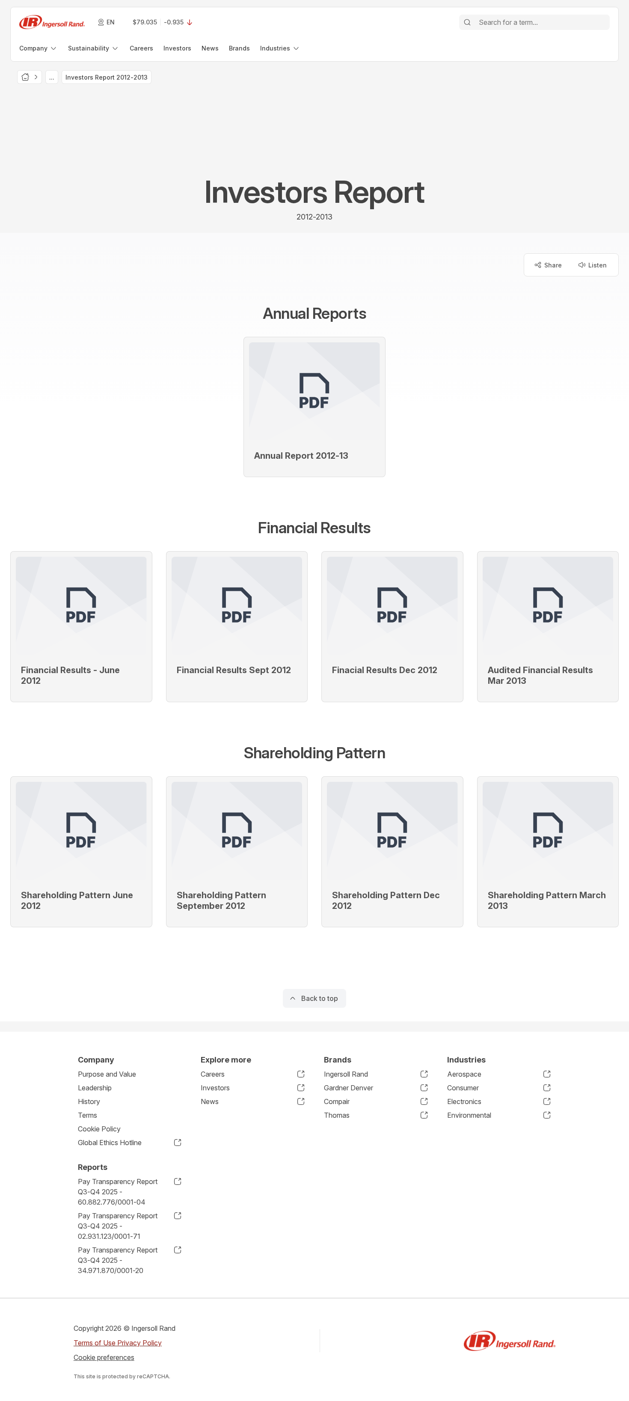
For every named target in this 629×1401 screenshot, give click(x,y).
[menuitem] (38, 48)
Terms (87, 1115)
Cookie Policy (99, 1129)
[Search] (467, 22)
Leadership (95, 1087)
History (89, 1101)
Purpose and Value (107, 1074)
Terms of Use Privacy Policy (118, 1343)
